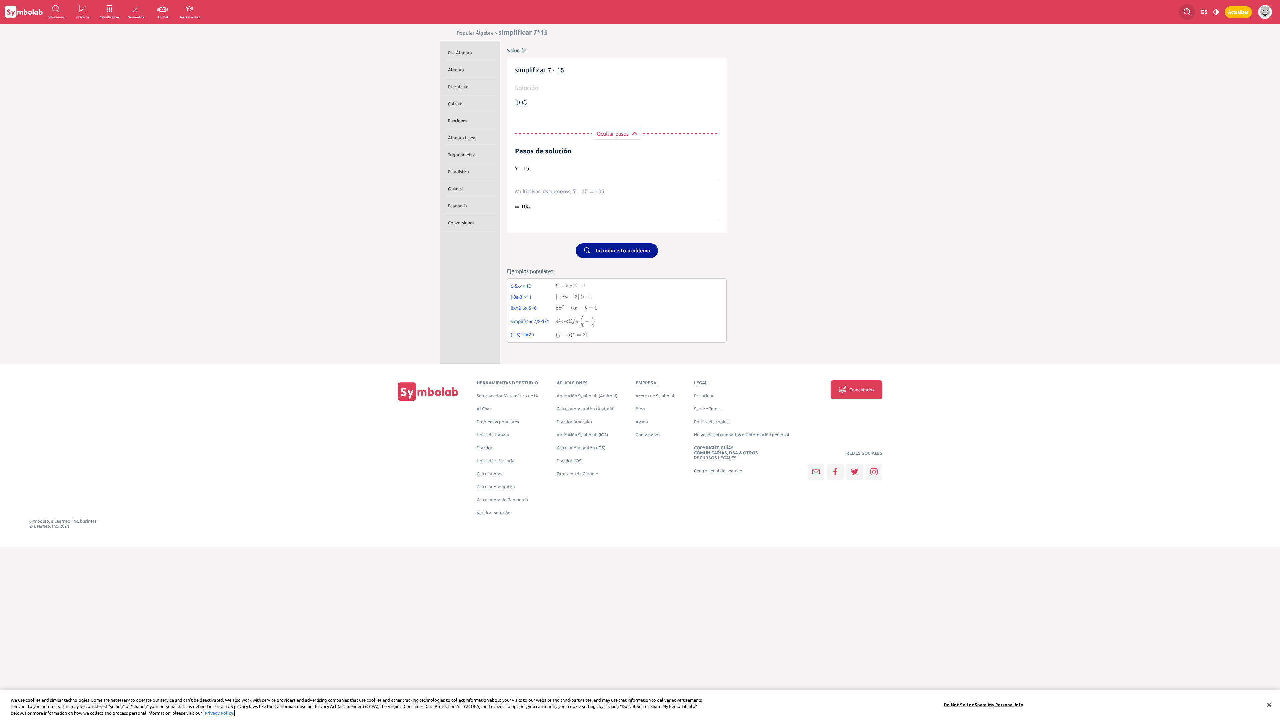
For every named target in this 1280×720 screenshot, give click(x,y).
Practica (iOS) (570, 460)
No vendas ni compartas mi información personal (741, 434)
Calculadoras (489, 473)
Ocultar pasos (613, 134)
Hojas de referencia (495, 460)
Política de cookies (712, 421)
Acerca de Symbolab (656, 395)
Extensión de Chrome (577, 473)
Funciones (457, 120)
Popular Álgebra (475, 33)
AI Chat (484, 408)
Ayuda (642, 421)
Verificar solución (493, 512)
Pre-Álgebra (460, 52)
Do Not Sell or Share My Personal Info (983, 704)
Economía (457, 205)
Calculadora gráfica (496, 486)
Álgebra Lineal (462, 137)
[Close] (1269, 704)
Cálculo (455, 103)
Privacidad (704, 395)
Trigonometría (462, 154)
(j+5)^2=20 (522, 334)
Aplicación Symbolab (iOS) (582, 434)
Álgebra (456, 69)
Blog (640, 408)
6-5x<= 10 (521, 286)
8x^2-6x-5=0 (524, 308)
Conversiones (461, 222)
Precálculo (458, 86)
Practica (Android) (574, 421)
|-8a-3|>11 (521, 297)
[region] (640, 705)
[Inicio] (428, 391)
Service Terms (707, 408)
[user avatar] (1265, 12)
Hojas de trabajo (493, 434)
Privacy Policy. (219, 713)
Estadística (458, 171)
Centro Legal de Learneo (718, 470)
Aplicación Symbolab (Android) (587, 395)
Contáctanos (648, 434)
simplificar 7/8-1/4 (530, 321)
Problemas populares (498, 421)
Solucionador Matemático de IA (507, 395)
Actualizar (1238, 12)
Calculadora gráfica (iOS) (581, 447)
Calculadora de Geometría (502, 499)
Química (456, 188)
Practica (484, 447)
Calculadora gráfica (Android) (586, 408)
